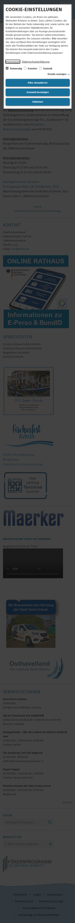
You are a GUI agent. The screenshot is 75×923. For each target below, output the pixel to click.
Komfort (32, 68)
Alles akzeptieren (37, 82)
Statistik (47, 68)
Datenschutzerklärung (36, 61)
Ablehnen (37, 101)
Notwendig (16, 68)
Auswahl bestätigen (37, 92)
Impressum (13, 61)
